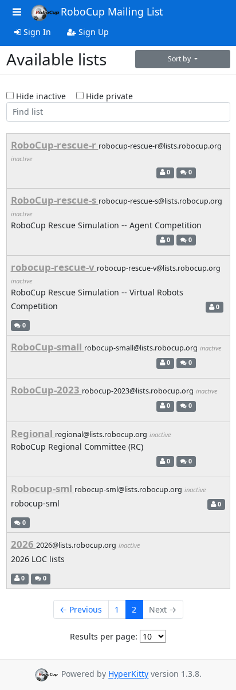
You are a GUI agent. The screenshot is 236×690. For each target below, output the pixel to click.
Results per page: (103, 636)
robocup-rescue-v (54, 267)
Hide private (108, 96)
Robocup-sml (42, 488)
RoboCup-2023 (46, 389)
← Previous (81, 609)
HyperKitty (128, 674)
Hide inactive (40, 96)
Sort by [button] (180, 59)
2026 (23, 544)
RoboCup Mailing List (112, 11)
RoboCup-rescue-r (55, 144)
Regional (33, 433)
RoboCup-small (47, 346)
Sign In (36, 31)
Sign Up (92, 31)
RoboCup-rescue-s (55, 199)
